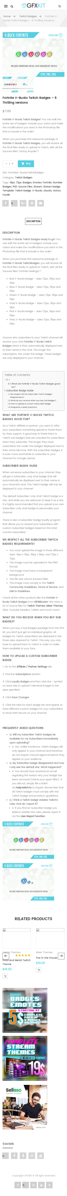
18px (12, 183)
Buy (28, 163)
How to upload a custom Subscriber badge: (31, 403)
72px (18, 183)
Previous (6, 956)
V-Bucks (37, 191)
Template (8, 191)
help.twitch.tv (24, 788)
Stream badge (51, 187)
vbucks (47, 191)
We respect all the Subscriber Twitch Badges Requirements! (31, 396)
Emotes (37, 183)
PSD (15, 187)
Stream (38, 187)
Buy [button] (5, 976)
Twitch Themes (36, 606)
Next (61, 956)
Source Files (25, 187)
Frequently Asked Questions (24, 407)
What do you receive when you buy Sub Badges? (33, 400)
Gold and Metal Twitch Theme (17, 962)
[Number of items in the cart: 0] (59, 6)
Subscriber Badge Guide (20, 391)
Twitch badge (23, 191)
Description (33, 221)
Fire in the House (46, 958)
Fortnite (47, 183)
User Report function (33, 816)
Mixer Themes (54, 606)
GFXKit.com (41, 602)
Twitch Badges (28, 16)
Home (7, 16)
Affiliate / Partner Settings (32, 667)
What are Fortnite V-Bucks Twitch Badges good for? (36, 385)
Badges (27, 183)
